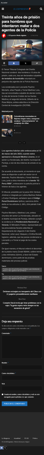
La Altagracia (6, 438)
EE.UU (27, 438)
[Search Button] (41, 8)
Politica (35, 438)
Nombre (5, 363)
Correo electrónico (9, 373)
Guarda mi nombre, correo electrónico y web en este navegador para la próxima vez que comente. (22, 395)
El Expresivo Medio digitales (17, 35)
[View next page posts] (24, 142)
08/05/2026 (18, 126)
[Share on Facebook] (13, 63)
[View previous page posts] (20, 142)
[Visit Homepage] (22, 9)
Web (3, 384)
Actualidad (17, 438)
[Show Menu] (3, 8)
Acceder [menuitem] (4, 3)
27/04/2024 (34, 35)
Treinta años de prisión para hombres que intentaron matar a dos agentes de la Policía (21, 269)
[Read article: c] (7, 132)
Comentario (6, 333)
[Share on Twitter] (25, 63)
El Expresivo (9, 442)
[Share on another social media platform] (37, 63)
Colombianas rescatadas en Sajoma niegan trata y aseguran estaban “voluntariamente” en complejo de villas (26, 119)
